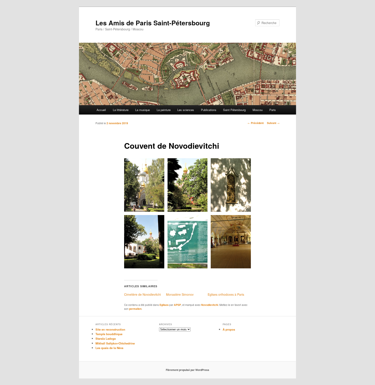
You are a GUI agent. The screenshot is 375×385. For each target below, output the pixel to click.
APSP (177, 305)
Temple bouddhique (108, 334)
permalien (135, 309)
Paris (272, 110)
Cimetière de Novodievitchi (142, 294)
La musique (142, 110)
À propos (229, 329)
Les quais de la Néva (109, 348)
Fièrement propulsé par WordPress (187, 370)
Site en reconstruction (110, 329)
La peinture (164, 110)
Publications (208, 110)
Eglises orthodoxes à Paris (226, 294)
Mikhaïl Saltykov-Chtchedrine (115, 343)
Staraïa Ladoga (105, 338)
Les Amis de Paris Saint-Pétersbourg (152, 22)
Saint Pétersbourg (234, 110)
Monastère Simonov (180, 294)
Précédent (256, 123)
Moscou (258, 110)
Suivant (273, 123)
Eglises (164, 305)
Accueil (101, 110)
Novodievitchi (209, 305)
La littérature (120, 110)
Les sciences (185, 110)
